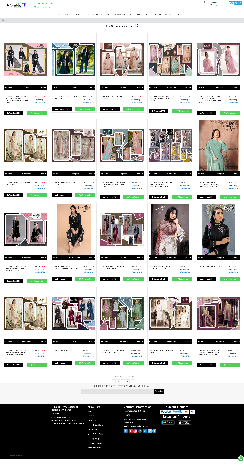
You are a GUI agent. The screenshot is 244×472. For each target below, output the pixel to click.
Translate (221, 5)
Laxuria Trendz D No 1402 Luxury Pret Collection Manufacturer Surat (209, 352)
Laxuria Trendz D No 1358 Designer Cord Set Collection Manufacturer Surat (17, 99)
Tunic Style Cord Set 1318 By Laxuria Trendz (66, 98)
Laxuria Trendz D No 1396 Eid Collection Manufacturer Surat (114, 184)
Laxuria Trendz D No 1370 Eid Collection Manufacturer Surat (162, 98)
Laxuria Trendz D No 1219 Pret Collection (113, 267)
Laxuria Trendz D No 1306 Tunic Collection (113, 351)
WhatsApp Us (37, 113)
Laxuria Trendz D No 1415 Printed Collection (113, 98)
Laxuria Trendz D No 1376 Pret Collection (209, 267)
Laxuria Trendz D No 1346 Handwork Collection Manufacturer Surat (16, 352)
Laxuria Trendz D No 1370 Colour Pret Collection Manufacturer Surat (209, 184)
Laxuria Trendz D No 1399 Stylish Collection (161, 267)
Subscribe (159, 391)
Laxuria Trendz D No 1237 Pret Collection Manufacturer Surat (161, 184)
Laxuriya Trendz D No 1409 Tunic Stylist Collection (161, 351)
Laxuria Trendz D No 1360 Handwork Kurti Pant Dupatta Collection (16, 268)
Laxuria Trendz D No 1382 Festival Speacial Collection (66, 267)
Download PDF (14, 113)
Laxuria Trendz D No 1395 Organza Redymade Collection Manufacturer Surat (210, 99)
